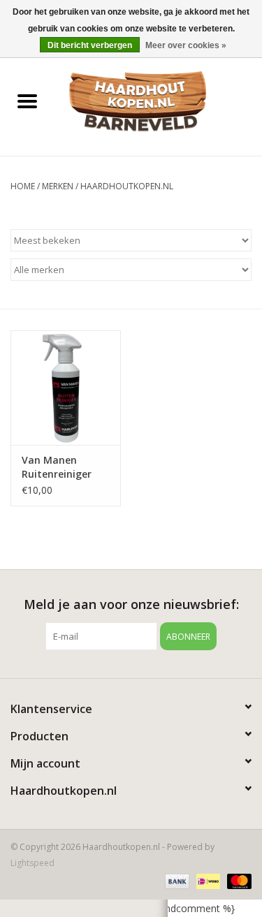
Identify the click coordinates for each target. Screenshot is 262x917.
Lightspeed (32, 863)
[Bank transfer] (175, 880)
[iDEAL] (206, 880)
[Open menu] (27, 101)
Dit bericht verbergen (90, 45)
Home (22, 186)
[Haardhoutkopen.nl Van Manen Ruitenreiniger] (65, 388)
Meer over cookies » (185, 45)
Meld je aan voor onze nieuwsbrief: (131, 604)
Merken (57, 186)
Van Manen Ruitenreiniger (57, 466)
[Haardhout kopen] (158, 101)
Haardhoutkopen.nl (126, 186)
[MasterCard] (237, 880)
